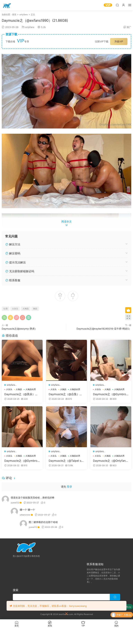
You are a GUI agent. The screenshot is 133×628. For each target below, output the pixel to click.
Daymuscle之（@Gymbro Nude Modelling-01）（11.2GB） (21, 460)
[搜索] (117, 5)
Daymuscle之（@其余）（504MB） (22, 394)
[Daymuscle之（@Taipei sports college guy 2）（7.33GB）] (66, 426)
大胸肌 (26, 308)
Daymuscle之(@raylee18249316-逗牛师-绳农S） (104, 328)
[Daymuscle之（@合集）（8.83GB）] (66, 360)
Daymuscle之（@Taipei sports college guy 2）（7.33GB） (66, 460)
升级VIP (118, 41)
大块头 (15, 308)
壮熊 (5, 308)
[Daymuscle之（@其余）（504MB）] (22, 360)
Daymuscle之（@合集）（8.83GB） (64, 394)
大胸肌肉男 (30, 389)
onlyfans (29, 27)
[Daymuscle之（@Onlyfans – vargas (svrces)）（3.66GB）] (110, 426)
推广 (129, 27)
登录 (69, 486)
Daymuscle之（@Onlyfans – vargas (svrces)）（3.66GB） (110, 460)
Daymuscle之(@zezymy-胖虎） (19, 328)
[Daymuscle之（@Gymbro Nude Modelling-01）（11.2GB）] (22, 426)
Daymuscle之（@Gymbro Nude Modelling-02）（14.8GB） (110, 394)
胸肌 (35, 308)
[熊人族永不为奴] (7, 5)
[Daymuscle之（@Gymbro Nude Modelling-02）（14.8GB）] (110, 360)
